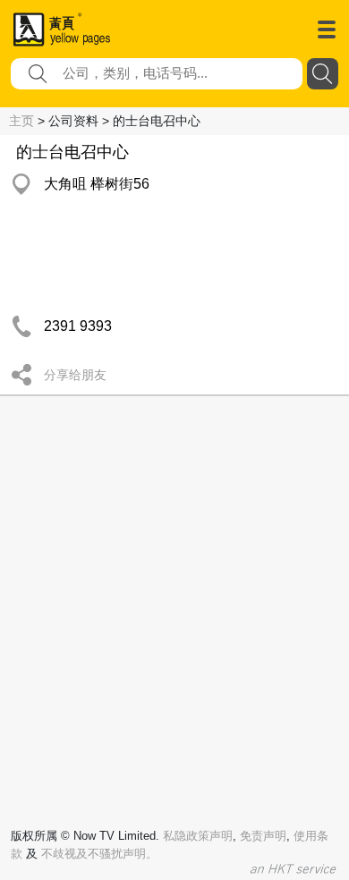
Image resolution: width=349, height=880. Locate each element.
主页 (21, 121)
